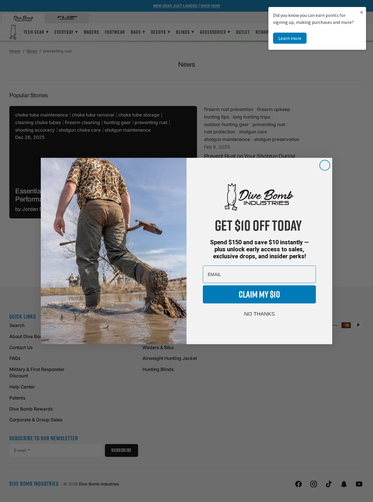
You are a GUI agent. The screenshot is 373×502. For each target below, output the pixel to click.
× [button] (361, 12)
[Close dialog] (325, 165)
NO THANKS (259, 314)
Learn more (289, 38)
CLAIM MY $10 (259, 294)
